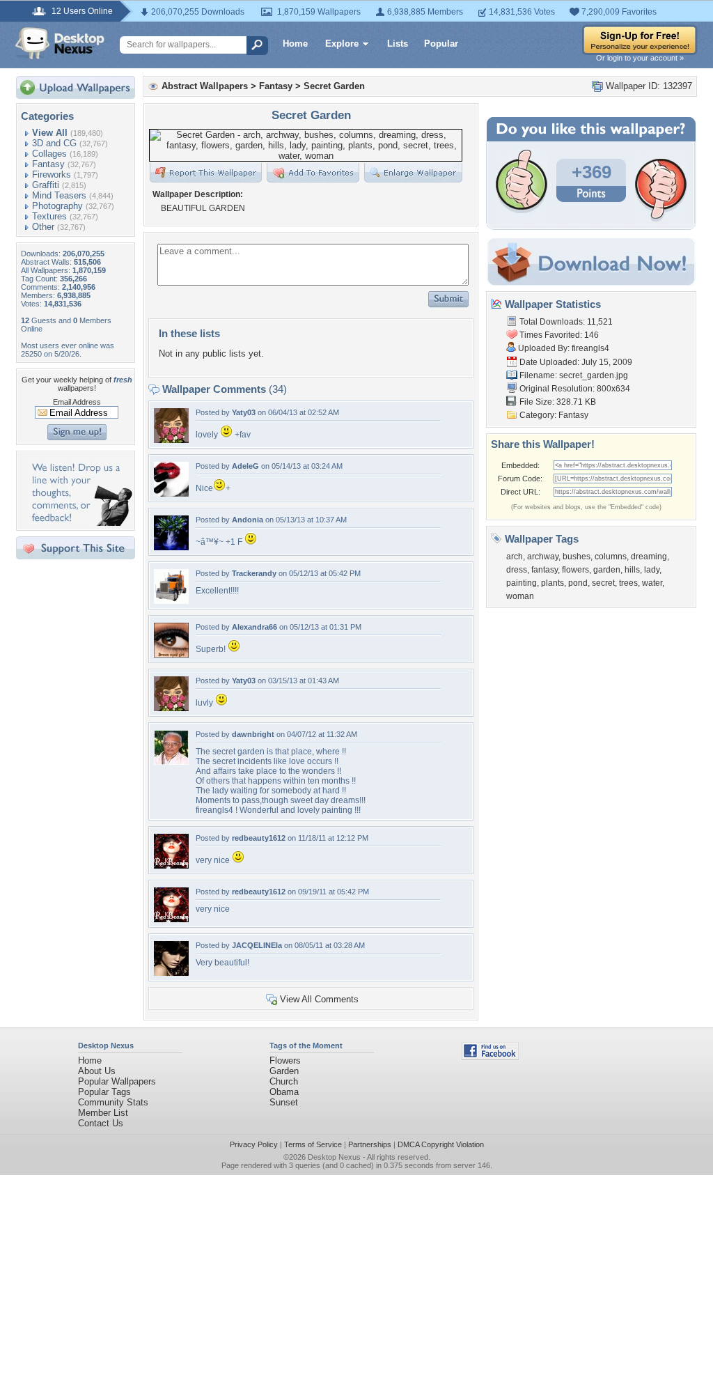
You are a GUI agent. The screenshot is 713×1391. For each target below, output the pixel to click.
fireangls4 (590, 348)
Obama (284, 1092)
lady (651, 570)
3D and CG (54, 143)
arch (514, 556)
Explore (342, 43)
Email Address (77, 402)
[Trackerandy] (171, 601)
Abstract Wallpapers (205, 86)
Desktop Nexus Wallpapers (59, 43)
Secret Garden (334, 86)
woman (520, 596)
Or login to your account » (640, 58)
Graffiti (45, 185)
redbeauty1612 (258, 838)
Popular (441, 43)
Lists (397, 43)
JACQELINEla (257, 945)
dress (516, 570)
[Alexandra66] (171, 654)
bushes (576, 556)
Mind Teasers (59, 195)
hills (632, 570)
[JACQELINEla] (171, 973)
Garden (284, 1071)
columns (611, 556)
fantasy (544, 570)
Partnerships (369, 1144)
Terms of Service (313, 1144)
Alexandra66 (254, 627)
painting (521, 583)
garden (606, 570)
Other (43, 227)
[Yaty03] (171, 440)
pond (578, 583)
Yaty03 (244, 412)
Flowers (285, 1060)
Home (295, 43)
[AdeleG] (171, 493)
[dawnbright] (171, 761)
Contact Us (100, 1123)
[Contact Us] (79, 523)
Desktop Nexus (334, 1157)
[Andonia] (171, 547)
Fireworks (51, 174)
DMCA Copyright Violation (441, 1144)
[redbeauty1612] (171, 865)
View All (50, 132)
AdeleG (245, 466)
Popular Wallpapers (117, 1081)
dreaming (649, 556)
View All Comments (319, 999)
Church (283, 1081)
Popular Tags (104, 1092)
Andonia (247, 519)
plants (552, 583)
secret (603, 583)
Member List (103, 1113)
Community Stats (113, 1102)
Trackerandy (254, 573)
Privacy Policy (254, 1144)
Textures (49, 216)
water (652, 583)
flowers (575, 570)
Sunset (283, 1102)
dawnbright (253, 734)
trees (628, 583)
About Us (97, 1071)
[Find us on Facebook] (490, 1056)
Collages (49, 153)
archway (542, 556)
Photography (57, 206)
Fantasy (48, 164)
